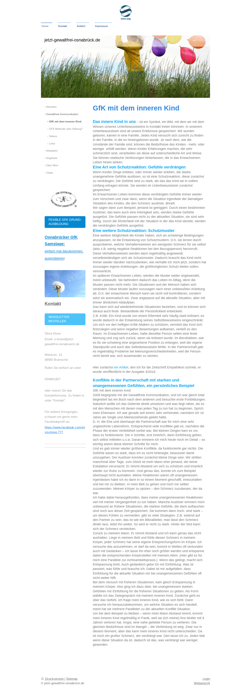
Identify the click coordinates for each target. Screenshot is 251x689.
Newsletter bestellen (59, 319)
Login (206, 679)
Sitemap (71, 679)
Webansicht (202, 683)
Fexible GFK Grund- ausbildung (65, 222)
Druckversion (54, 679)
